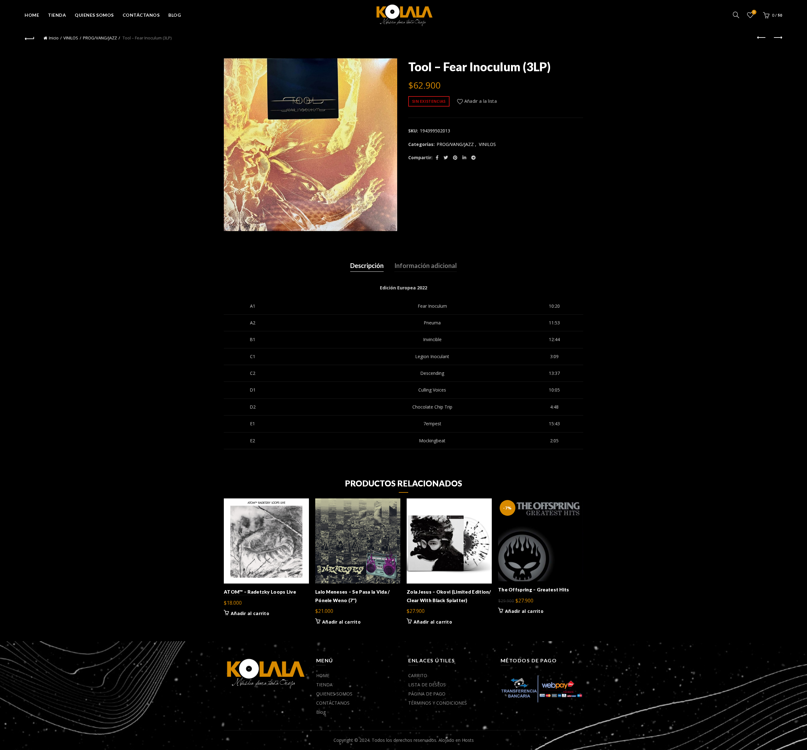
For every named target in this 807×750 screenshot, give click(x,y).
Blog (174, 15)
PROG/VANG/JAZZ (100, 38)
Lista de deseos (754, 12)
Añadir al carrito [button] (250, 613)
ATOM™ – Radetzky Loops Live (260, 592)
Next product (777, 38)
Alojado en (450, 740)
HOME (32, 15)
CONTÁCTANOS (141, 15)
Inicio (54, 38)
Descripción (367, 265)
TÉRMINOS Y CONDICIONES (437, 703)
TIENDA (57, 15)
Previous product (761, 38)
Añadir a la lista (480, 101)
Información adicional (425, 265)
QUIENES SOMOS (94, 15)
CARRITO (417, 675)
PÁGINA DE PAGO (426, 694)
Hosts (468, 740)
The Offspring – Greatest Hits (533, 589)
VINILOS (70, 38)
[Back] (30, 38)
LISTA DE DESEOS (427, 685)
